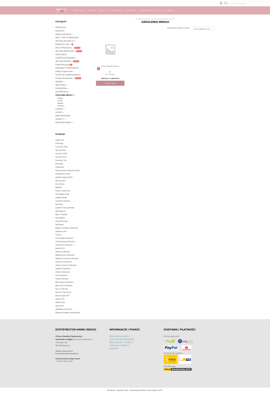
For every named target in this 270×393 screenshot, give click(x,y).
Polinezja (59, 143)
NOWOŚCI (92, 10)
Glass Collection (62, 279)
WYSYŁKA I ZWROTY (119, 345)
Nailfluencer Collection (65, 255)
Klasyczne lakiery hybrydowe (67, 313)
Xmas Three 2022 (62, 191)
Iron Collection (61, 275)
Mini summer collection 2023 (67, 170)
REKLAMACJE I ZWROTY (121, 342)
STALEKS (59, 109)
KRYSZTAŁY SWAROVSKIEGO (67, 75)
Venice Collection (62, 252)
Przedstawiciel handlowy (66, 354)
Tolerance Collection (64, 245)
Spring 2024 (60, 150)
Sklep (154, 19)
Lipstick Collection (63, 269)
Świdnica (60, 106)
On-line (60, 101)
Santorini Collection (63, 262)
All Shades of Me (62, 194)
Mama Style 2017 (62, 296)
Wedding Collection (63, 309)
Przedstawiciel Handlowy (147, 10)
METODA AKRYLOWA (64, 51)
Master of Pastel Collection (66, 228)
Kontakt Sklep (131, 10)
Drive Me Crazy (61, 221)
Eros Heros (59, 184)
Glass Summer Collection (66, 265)
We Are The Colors (63, 292)
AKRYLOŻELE (61, 54)
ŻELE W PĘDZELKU (63, 48)
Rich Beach (60, 218)
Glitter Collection (62, 272)
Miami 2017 (60, 299)
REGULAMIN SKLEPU (119, 336)
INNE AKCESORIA (62, 116)
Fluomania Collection (64, 238)
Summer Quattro (62, 201)
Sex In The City (61, 289)
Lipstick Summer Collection (66, 258)
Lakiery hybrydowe (63, 34)
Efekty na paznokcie (63, 71)
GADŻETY (59, 119)
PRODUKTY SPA (62, 44)
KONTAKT (114, 348)
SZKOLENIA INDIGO (64, 95)
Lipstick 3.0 (60, 248)
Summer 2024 (61, 147)
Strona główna (143, 19)
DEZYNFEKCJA (61, 92)
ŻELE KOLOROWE (63, 61)
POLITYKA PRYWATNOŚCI (121, 339)
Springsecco (60, 211)
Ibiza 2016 (59, 306)
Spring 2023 (60, 181)
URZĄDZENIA (61, 88)
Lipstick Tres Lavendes (64, 208)
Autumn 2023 (61, 154)
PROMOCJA (60, 27)
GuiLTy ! (58, 235)
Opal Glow (59, 140)
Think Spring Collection (65, 242)
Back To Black (61, 214)
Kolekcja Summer (62, 174)
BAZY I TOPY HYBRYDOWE (67, 38)
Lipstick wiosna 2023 (63, 177)
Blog (160, 10)
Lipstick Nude (61, 198)
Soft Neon (59, 225)
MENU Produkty (79, 10)
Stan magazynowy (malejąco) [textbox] (203, 29)
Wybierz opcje (110, 83)
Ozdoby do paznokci (64, 78)
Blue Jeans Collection (64, 282)
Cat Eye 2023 (61, 157)
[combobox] (204, 28)
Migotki (58, 187)
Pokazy (60, 98)
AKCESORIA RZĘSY (63, 122)
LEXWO (58, 112)
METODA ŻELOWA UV (64, 41)
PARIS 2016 (60, 302)
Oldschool (59, 167)
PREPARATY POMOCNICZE (67, 68)
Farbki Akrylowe (62, 65)
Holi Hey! (59, 204)
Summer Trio (61, 160)
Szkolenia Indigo (118, 10)
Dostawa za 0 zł (103, 10)
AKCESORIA (60, 85)
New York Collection (63, 286)
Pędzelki (59, 82)
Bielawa (60, 103)
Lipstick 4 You (61, 231)
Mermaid (59, 164)
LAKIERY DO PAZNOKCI (65, 58)
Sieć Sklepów (169, 10)
